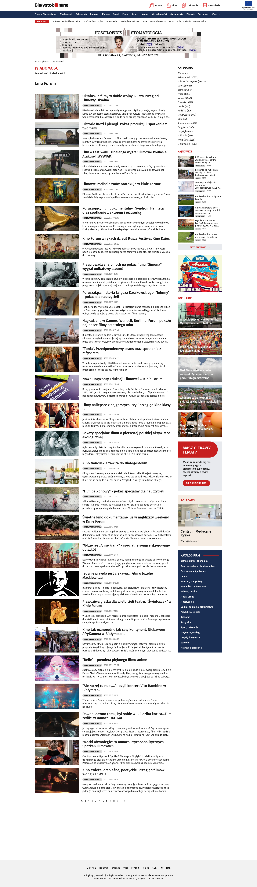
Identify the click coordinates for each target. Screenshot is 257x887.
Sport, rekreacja (189, 627)
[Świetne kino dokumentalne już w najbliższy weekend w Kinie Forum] (57, 527)
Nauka (145, 14)
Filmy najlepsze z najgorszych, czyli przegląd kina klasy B (126, 407)
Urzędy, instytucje (190, 637)
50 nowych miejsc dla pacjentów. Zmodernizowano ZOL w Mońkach (207, 185)
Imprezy (158, 5)
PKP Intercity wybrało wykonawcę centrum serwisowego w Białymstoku (206, 160)
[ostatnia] (125, 801)
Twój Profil (164, 867)
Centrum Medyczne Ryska (196, 533)
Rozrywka (186, 622)
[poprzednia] (85, 801)
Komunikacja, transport (193, 586)
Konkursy (55, 21)
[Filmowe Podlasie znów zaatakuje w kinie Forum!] (57, 190)
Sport (116, 14)
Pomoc (145, 867)
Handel (184, 576)
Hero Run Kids (199, 21)
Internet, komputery (191, 581)
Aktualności (184, 77)
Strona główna (42, 61)
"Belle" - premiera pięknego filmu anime (114, 660)
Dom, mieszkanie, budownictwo (198, 566)
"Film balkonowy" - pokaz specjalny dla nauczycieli (123, 491)
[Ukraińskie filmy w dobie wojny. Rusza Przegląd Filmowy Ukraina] (57, 106)
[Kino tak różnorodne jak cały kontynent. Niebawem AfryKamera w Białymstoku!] (57, 640)
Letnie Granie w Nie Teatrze (154, 21)
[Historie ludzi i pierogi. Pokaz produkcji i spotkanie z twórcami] (57, 134)
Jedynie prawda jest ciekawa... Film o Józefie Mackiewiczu (117, 575)
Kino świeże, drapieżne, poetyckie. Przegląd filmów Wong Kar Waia (123, 772)
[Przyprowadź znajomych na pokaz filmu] (57, 274)
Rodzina (182, 110)
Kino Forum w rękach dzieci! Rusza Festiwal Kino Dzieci (126, 238)
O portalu (91, 867)
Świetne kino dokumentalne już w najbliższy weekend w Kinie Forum (125, 519)
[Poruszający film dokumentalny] (57, 218)
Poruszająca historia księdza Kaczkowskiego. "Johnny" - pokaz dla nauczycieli (126, 295)
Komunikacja (214, 5)
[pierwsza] (82, 801)
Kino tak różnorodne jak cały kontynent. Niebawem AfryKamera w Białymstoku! (123, 632)
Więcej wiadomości (198, 247)
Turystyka (203, 14)
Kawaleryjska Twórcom (129, 21)
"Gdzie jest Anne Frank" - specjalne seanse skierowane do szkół (126, 547)
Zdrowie (191, 14)
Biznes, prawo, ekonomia (194, 560)
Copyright (130, 875)
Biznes (134, 14)
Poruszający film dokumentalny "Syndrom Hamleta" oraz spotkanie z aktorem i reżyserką (123, 210)
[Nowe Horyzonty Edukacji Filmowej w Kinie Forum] (57, 387)
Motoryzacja (176, 14)
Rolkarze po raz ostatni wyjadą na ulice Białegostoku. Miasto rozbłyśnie (206, 173)
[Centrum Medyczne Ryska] (200, 515)
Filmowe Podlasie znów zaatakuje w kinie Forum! (121, 184)
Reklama (185, 617)
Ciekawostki (184, 144)
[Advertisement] (128, 831)
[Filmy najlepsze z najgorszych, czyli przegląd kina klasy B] (57, 415)
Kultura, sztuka (189, 591)
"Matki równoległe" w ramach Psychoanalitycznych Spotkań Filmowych (123, 744)
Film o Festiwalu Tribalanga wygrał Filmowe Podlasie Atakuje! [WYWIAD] (124, 154)
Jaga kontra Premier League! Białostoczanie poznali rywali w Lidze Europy (206, 223)
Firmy (174, 5)
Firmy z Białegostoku (45, 14)
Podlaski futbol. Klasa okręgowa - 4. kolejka (206, 235)
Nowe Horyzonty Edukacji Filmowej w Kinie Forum (122, 379)
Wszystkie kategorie (191, 647)
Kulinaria (182, 135)
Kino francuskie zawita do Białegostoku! (114, 463)
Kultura (106, 14)
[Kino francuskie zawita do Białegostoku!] (57, 471)
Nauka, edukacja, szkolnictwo (197, 607)
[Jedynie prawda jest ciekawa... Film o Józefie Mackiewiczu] (57, 583)
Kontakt (135, 867)
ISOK (154, 867)
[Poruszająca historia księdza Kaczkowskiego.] (57, 302)
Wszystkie (183, 73)
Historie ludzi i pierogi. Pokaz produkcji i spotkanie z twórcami (124, 126)
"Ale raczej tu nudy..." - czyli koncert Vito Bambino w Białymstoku (124, 688)
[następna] (121, 801)
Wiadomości (66, 14)
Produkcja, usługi (190, 612)
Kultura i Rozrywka (92, 106)
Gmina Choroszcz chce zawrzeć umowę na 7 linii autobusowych (207, 210)
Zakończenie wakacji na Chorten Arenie (100, 21)
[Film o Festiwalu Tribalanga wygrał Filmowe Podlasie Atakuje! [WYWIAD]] (57, 162)
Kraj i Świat (183, 139)
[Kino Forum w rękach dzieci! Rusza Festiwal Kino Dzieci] (57, 246)
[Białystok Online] (51, 5)
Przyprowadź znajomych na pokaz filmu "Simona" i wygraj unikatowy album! (123, 266)
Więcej (215, 14)
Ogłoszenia (193, 5)
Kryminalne (184, 123)
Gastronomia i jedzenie (193, 571)
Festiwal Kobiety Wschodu (179, 21)
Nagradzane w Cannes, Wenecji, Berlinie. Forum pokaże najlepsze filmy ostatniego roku (126, 323)
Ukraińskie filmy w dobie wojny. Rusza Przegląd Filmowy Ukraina (120, 98)
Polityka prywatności (94, 875)
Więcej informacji (190, 541)
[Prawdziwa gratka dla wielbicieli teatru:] (57, 611)
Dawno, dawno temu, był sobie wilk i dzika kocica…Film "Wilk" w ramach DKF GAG (126, 716)
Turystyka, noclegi (190, 632)
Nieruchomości (159, 14)
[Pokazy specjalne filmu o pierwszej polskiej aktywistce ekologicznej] (57, 443)
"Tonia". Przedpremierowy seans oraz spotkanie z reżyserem (121, 351)
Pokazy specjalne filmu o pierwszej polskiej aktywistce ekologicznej (126, 435)
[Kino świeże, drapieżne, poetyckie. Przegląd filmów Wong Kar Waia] (57, 780)
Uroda (181, 106)
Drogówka (183, 127)
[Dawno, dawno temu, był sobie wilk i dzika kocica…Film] (57, 724)
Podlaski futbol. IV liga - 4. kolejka (208, 197)
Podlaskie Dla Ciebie (71, 21)
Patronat (115, 867)
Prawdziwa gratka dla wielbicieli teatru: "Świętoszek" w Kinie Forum (126, 603)
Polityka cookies (114, 875)
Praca (125, 14)
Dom (180, 119)
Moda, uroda (187, 596)
